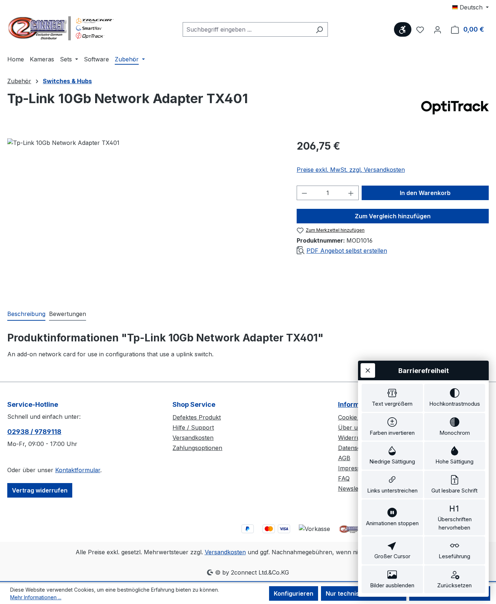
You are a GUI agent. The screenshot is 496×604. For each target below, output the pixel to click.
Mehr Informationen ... (35, 597)
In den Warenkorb (425, 192)
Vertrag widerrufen (40, 490)
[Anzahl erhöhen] (351, 193)
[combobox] (247, 29)
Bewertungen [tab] (67, 313)
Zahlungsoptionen (197, 447)
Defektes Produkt (196, 417)
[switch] (392, 398)
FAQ (344, 478)
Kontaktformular (77, 470)
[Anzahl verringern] (304, 193)
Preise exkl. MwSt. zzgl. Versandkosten (351, 169)
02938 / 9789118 (34, 431)
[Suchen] (319, 29)
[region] (144, 216)
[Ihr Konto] (437, 29)
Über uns (351, 427)
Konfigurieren (293, 593)
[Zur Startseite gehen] (61, 28)
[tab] (26, 314)
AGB (344, 458)
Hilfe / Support (193, 427)
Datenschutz (355, 447)
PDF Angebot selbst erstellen (346, 250)
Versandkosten (193, 437)
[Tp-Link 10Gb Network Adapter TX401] (144, 216)
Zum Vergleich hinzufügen (393, 216)
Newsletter (353, 488)
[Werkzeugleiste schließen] (368, 370)
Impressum (353, 468)
